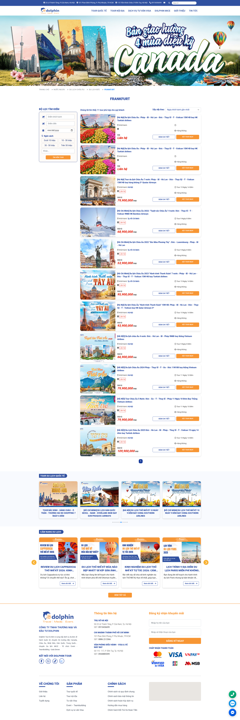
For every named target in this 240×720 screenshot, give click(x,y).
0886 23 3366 (104, 639)
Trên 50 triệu (66, 145)
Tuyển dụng (44, 701)
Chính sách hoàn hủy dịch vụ (120, 701)
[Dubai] (120, 75)
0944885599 (104, 654)
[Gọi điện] (232, 694)
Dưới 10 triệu (49, 140)
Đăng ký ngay (175, 640)
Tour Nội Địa (117, 10)
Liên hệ (42, 696)
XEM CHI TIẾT (164, 137)
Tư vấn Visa (71, 701)
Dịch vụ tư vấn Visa (75, 710)
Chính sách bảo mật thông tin (121, 696)
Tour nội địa (71, 696)
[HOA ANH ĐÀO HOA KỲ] (129, 75)
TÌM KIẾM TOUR (58, 157)
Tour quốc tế (72, 691)
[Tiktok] (55, 661)
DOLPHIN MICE (162, 10)
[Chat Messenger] (232, 712)
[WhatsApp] (48, 661)
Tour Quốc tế (99, 10)
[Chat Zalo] (232, 703)
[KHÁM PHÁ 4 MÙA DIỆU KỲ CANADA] (115, 75)
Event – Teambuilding (76, 705)
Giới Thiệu (179, 10)
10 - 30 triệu (67, 140)
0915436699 (157, 3)
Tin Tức (193, 10)
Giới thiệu (43, 691)
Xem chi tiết (66, 583)
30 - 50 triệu (49, 145)
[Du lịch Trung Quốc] (125, 75)
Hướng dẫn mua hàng (117, 705)
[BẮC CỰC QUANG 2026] (111, 75)
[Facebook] (41, 661)
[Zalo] (61, 660)
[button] (113, 522)
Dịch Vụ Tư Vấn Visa (139, 10)
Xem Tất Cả (120, 595)
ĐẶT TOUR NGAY (187, 137)
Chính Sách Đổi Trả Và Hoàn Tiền (122, 710)
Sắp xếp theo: (158, 109)
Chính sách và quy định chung (121, 691)
